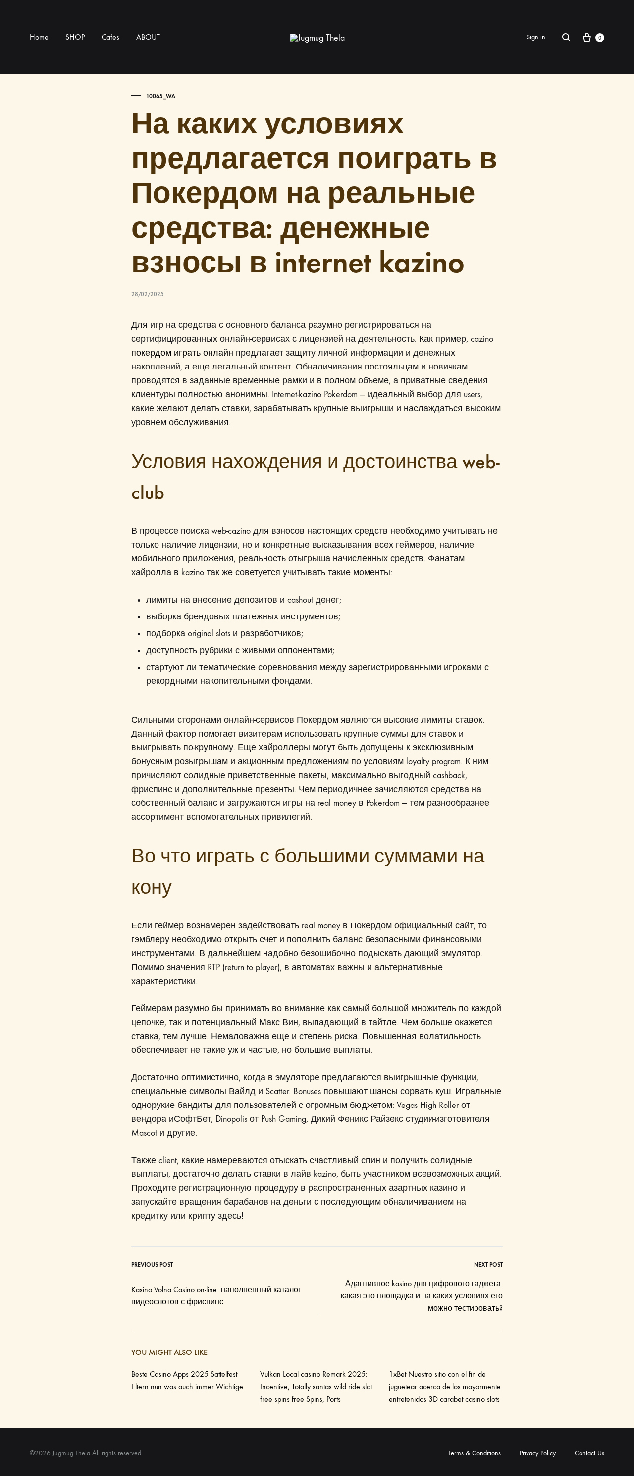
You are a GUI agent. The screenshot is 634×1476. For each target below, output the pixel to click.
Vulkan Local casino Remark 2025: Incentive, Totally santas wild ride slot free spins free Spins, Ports (316, 1386)
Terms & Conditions (474, 1453)
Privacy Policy (538, 1453)
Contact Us (589, 1453)
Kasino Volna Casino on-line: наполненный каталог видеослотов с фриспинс (216, 1295)
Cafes (110, 37)
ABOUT (148, 37)
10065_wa (160, 96)
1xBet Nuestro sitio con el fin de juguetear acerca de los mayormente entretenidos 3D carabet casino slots (445, 1386)
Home (39, 37)
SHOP (75, 37)
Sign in (536, 37)
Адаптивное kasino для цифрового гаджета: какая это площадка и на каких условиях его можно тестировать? (422, 1296)
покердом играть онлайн (182, 353)
